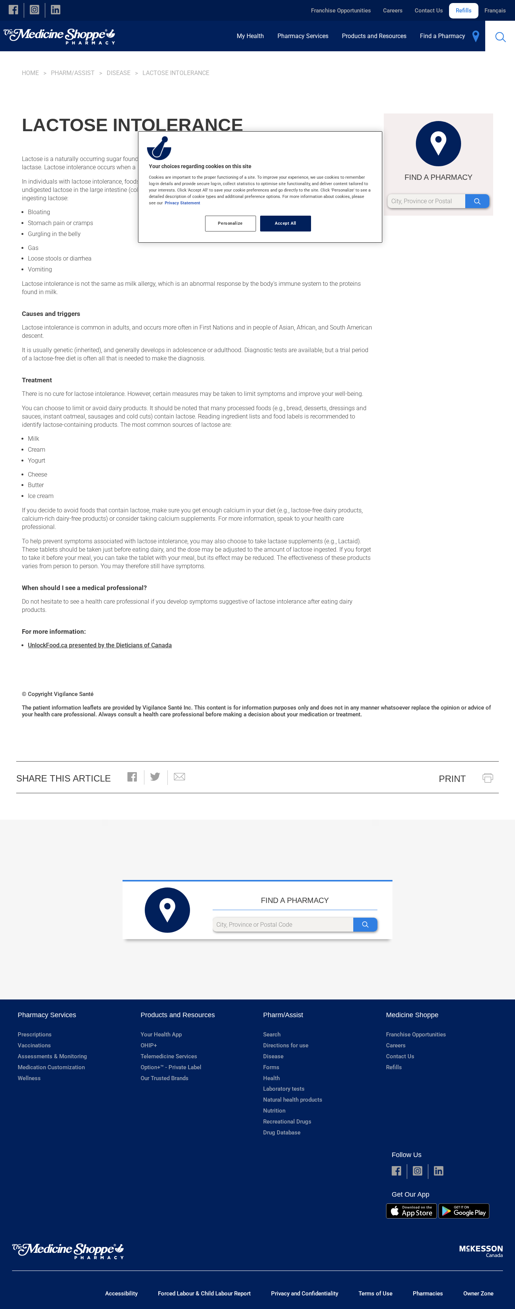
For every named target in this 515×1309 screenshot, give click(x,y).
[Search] (477, 201)
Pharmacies (428, 1293)
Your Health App (161, 1034)
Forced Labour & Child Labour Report (204, 1293)
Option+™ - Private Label (171, 1067)
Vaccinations (34, 1045)
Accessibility (121, 1293)
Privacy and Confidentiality (304, 1293)
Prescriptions (35, 1034)
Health (271, 1078)
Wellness (29, 1078)
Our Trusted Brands (165, 1078)
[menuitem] (252, 36)
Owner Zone (478, 1293)
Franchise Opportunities (341, 10)
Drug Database (281, 1132)
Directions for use (285, 1045)
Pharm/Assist (73, 73)
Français (495, 10)
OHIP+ (149, 1045)
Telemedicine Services (169, 1056)
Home (30, 73)
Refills (464, 10)
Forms (271, 1067)
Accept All (285, 223)
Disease (118, 73)
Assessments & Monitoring (52, 1056)
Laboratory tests (284, 1088)
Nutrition (274, 1110)
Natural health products (292, 1099)
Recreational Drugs (287, 1121)
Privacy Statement (182, 202)
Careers (393, 10)
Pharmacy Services (47, 1015)
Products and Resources (178, 1015)
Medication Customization (51, 1067)
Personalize (230, 223)
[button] (13, 10)
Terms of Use (375, 1293)
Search (271, 1034)
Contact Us (429, 10)
